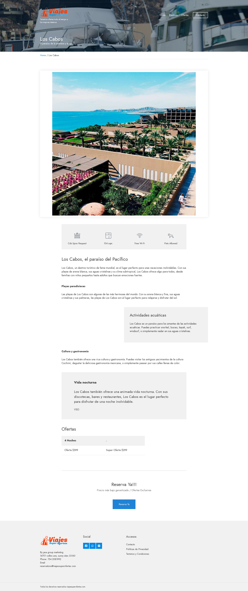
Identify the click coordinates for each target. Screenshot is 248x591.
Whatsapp (93, 546)
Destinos (173, 15)
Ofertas (185, 15)
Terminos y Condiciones (137, 554)
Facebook (86, 546)
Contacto (200, 15)
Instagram (99, 546)
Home (163, 15)
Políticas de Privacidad (137, 549)
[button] (43, 144)
